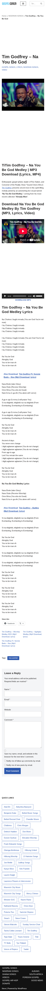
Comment (8, 720)
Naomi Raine (26, 900)
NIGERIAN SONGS (15, 16)
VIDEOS (5, 977)
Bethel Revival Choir (12, 819)
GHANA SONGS (9, 974)
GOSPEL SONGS (8, 67)
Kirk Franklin (25, 869)
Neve (4, 988)
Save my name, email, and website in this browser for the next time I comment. (21, 755)
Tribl (36, 937)
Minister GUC (9, 900)
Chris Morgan (22, 825)
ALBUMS (35, 971)
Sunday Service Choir (31, 924)
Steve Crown (20, 918)
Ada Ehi (7, 807)
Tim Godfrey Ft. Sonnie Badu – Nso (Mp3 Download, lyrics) (11, 643)
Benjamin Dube (10, 813)
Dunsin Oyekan (10, 838)
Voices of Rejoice (11, 949)
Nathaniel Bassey (11, 906)
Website (7, 710)
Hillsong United (31, 850)
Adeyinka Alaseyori (23, 807)
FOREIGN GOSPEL (31, 977)
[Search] (41, 3)
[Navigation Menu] (23, 3)
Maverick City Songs (12, 893)
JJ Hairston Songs (30, 856)
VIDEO (4, 70)
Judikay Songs (24, 862)
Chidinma (8, 825)
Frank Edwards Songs (13, 844)
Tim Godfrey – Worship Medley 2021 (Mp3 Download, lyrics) (11, 634)
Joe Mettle (8, 862)
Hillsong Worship (10, 856)
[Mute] (34, 296)
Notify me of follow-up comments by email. (23, 761)
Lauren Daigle (9, 875)
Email (7, 699)
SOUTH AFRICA (36, 974)
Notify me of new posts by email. (19, 765)
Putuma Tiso (9, 912)
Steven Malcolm (10, 924)
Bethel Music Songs (30, 813)
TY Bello (7, 943)
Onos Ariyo (28, 906)
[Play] (5, 296)
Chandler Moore (32, 819)
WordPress (22, 988)
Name (7, 689)
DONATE (6, 983)
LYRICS (19, 67)
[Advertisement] (23, 37)
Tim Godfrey (7, 188)
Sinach (6, 918)
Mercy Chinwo (32, 893)
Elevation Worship (29, 838)
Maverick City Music (12, 887)
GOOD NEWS (37, 980)
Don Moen (27, 832)
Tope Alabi (8, 937)
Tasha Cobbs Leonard (12, 931)
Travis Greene (23, 937)
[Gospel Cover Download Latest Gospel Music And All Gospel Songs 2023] (9, 3)
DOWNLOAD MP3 (23, 300)
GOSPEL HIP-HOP (10, 980)
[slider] (39, 296)
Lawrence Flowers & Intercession (17, 881)
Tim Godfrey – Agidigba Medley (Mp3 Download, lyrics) (32, 634)
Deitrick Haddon (10, 832)
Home (4, 16)
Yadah (26, 949)
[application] (23, 296)
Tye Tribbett (21, 943)
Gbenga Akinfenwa (11, 850)
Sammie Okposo (26, 912)
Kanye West (9, 869)
